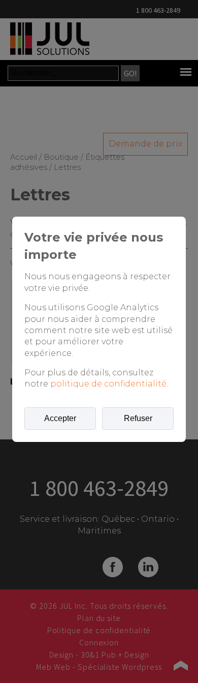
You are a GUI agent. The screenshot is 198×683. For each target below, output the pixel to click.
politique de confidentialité (108, 384)
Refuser (138, 418)
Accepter (60, 418)
